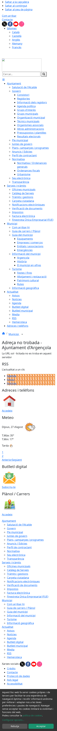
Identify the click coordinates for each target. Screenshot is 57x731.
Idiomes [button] (12, 28)
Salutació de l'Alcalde (19, 524)
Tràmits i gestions (17, 574)
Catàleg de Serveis (18, 570)
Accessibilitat (14, 683)
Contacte (7, 19)
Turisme (12, 619)
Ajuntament (9, 521)
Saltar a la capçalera (17, 2)
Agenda (11, 376)
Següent (17, 460)
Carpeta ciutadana (18, 577)
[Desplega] (22, 334)
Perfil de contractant (19, 547)
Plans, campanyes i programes (25, 540)
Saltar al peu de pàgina (18, 9)
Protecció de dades (18, 676)
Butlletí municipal (17, 646)
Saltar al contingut (16, 5)
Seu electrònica (16, 555)
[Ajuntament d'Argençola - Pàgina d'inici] (21, 65)
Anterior (7, 460)
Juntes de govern (17, 536)
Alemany (17, 43)
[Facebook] (10, 23)
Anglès (16, 39)
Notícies (12, 383)
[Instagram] (21, 23)
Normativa (13, 551)
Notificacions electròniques (23, 581)
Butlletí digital (15, 642)
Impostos (12, 589)
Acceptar (41, 726)
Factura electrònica (18, 593)
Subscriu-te (9, 487)
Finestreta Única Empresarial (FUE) (27, 596)
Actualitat (7, 627)
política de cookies (32, 715)
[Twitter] (5, 23)
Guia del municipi (17, 611)
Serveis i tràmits (11, 562)
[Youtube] (16, 23)
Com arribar (9, 16)
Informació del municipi (21, 615)
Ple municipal (15, 532)
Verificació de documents (22, 585)
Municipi (14, 334)
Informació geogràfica (20, 623)
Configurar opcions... (13, 719)
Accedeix (7, 410)
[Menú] (3, 79)
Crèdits (11, 668)
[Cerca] (44, 74)
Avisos (11, 379)
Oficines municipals (18, 566)
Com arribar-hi (16, 604)
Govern (11, 528)
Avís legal (12, 680)
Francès (16, 47)
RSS (9, 653)
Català (15, 32)
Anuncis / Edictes (17, 543)
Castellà (16, 36)
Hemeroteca (14, 657)
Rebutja (15, 726)
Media (10, 649)
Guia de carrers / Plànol (21, 608)
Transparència (15, 558)
